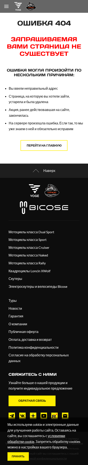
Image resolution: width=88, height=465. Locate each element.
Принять (18, 456)
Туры (13, 300)
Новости (15, 308)
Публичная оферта (23, 332)
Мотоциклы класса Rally (27, 263)
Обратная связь (32, 400)
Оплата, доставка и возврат (30, 339)
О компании (18, 324)
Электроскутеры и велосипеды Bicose (38, 286)
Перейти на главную (44, 145)
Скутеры (15, 278)
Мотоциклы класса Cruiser (29, 247)
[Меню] (6, 6)
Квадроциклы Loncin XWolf (29, 271)
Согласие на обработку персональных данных (39, 358)
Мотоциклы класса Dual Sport (31, 232)
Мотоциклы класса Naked (28, 255)
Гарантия (16, 316)
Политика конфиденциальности (34, 347)
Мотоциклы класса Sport (28, 240)
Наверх (49, 170)
